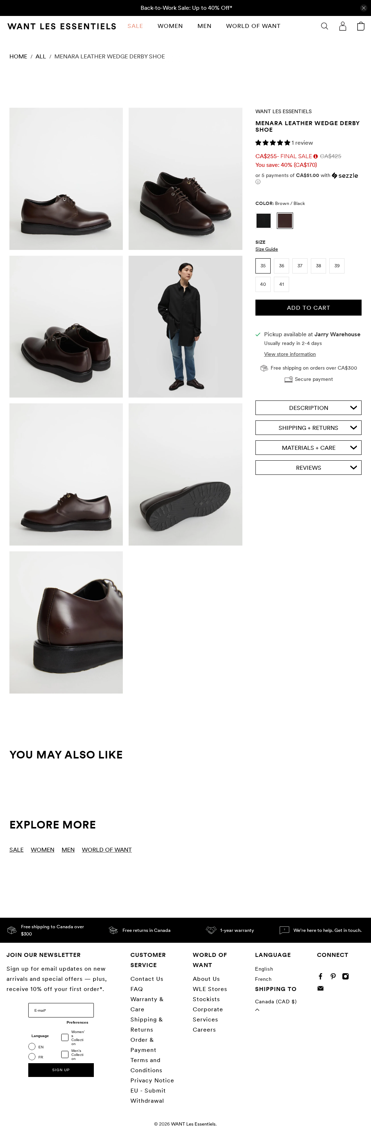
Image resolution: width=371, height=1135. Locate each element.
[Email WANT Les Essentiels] (322, 990)
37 (300, 265)
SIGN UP (61, 1070)
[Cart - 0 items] (361, 26)
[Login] (343, 26)
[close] (363, 8)
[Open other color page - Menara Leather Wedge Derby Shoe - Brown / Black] (287, 226)
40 (263, 284)
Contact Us (146, 978)
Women (170, 25)
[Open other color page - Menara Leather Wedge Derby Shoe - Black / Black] (266, 226)
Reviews (308, 467)
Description (308, 407)
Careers (204, 1029)
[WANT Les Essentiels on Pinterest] (335, 977)
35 (263, 265)
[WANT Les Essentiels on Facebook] (322, 977)
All (41, 56)
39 (337, 265)
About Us (206, 978)
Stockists (206, 999)
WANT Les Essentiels (283, 111)
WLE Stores (210, 989)
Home (18, 56)
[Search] (325, 26)
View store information (290, 354)
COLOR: (280, 203)
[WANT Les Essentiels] (61, 26)
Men (204, 25)
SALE (135, 25)
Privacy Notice (152, 1080)
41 (281, 284)
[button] (273, 142)
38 (318, 265)
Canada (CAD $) (276, 1001)
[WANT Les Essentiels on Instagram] (347, 977)
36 (281, 265)
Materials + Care (308, 447)
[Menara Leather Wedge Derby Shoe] (66, 179)
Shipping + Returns (308, 427)
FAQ (136, 989)
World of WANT (253, 25)
